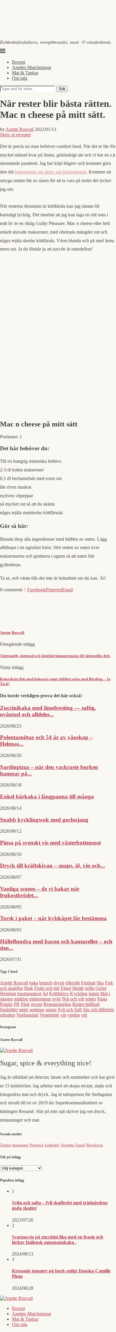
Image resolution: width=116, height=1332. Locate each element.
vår (84, 1014)
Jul (45, 993)
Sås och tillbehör (98, 1009)
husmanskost (29, 993)
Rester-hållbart (86, 1004)
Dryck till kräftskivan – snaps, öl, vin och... (52, 865)
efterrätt (72, 982)
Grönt (100, 988)
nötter (90, 998)
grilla (89, 988)
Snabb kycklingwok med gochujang (44, 820)
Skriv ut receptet (15, 134)
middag (21, 998)
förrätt (78, 988)
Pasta (102, 998)
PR (17, 1004)
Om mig (19, 78)
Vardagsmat (27, 1014)
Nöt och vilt (73, 998)
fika (100, 982)
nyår (56, 998)
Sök (62, 89)
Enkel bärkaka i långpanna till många (47, 796)
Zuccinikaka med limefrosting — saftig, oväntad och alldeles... (48, 711)
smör (23, 1009)
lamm (94, 993)
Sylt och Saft (70, 1009)
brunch (45, 982)
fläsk (28, 988)
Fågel (66, 988)
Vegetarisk (49, 1014)
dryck (59, 982)
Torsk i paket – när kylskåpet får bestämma (53, 918)
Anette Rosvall (20, 129)
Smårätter (9, 1009)
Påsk (25, 1004)
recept (36, 1004)
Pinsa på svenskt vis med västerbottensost (50, 842)
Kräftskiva (59, 993)
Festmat (88, 982)
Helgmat (8, 993)
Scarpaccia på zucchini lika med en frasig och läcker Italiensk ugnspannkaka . (57, 1239)
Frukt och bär (46, 988)
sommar (36, 1009)
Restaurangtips (57, 1004)
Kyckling (78, 993)
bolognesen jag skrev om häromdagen (50, 171)
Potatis (6, 1004)
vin (63, 1014)
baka (33, 982)
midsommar (40, 998)
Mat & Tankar (25, 72)
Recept (18, 62)
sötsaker (7, 1014)
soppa (51, 1009)
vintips (74, 1014)
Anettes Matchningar (31, 67)
